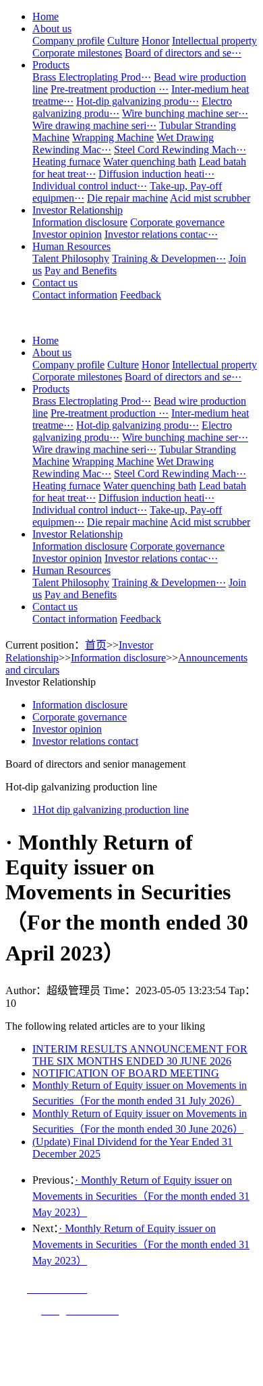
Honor (155, 40)
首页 (96, 645)
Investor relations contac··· (161, 234)
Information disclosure (79, 222)
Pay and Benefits (81, 270)
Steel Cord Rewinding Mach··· (180, 149)
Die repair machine (127, 198)
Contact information (74, 294)
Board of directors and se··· (183, 52)
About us (51, 28)
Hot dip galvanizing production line (110, 809)
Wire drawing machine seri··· (94, 125)
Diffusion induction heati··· (156, 173)
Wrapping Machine (113, 137)
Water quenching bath (149, 161)
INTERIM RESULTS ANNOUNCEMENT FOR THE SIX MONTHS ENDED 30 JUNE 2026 (139, 1055)
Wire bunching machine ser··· (185, 113)
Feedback (140, 294)
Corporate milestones (77, 52)
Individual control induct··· (89, 186)
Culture (123, 40)
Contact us (55, 282)
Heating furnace (66, 161)
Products (50, 65)
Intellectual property (214, 40)
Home (45, 16)
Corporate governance (177, 222)
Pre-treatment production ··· (110, 89)
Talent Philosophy (70, 258)
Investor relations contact (85, 741)
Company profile (68, 40)
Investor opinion (67, 234)
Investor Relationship (77, 210)
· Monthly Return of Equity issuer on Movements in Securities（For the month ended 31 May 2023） (141, 1196)
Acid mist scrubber (210, 198)
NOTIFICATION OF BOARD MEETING (125, 1073)
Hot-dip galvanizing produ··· (137, 101)
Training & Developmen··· (169, 258)
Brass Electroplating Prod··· (91, 77)
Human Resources (71, 246)
